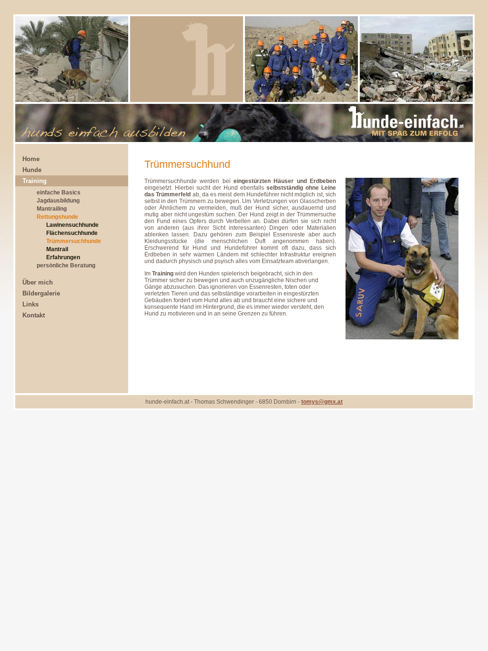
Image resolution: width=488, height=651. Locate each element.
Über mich (37, 282)
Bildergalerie (41, 293)
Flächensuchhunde (72, 233)
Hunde (31, 169)
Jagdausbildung (58, 200)
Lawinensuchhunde (72, 225)
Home (31, 159)
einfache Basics (59, 192)
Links (30, 304)
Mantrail (57, 249)
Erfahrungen (63, 257)
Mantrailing (52, 208)
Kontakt (33, 315)
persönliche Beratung (66, 265)
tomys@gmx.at (322, 401)
